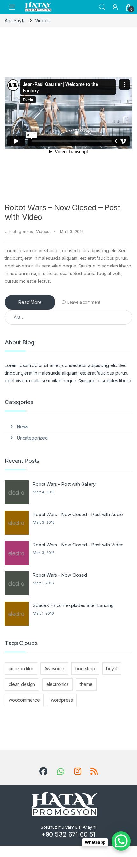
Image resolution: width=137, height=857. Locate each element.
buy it (111, 668)
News (22, 426)
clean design (22, 684)
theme (86, 684)
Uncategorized (19, 231)
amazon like (21, 668)
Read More (30, 302)
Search (101, 7)
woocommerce (24, 700)
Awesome (54, 668)
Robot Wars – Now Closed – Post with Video (78, 544)
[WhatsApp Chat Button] (121, 841)
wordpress (62, 700)
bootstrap (85, 668)
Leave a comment (83, 302)
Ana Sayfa (15, 20)
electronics (57, 684)
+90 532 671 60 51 (68, 834)
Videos (42, 231)
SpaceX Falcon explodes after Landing (73, 605)
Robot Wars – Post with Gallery (64, 484)
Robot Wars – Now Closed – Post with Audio (78, 514)
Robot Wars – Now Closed (60, 575)
